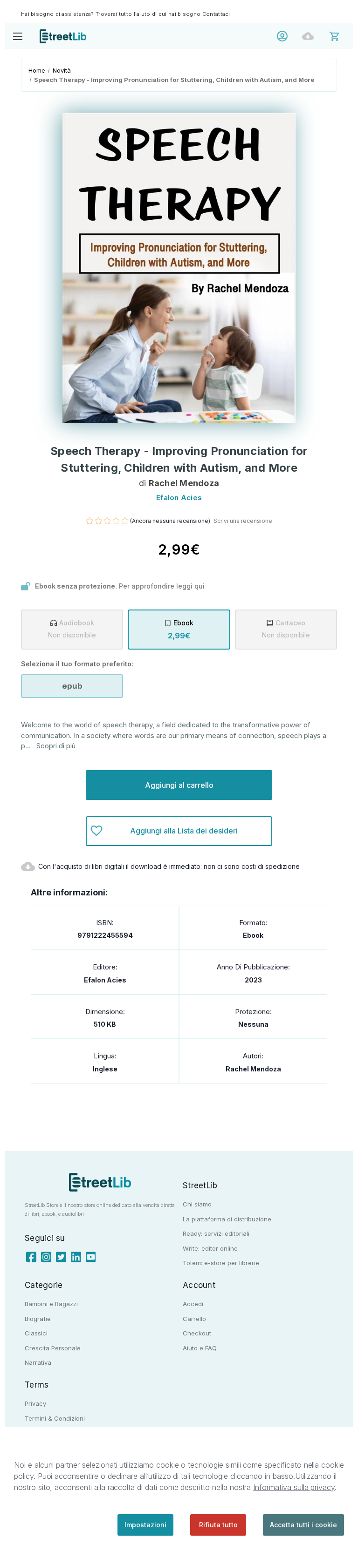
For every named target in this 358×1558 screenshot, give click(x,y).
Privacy (35, 1403)
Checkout (197, 1333)
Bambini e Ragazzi (51, 1303)
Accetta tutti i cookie (303, 1525)
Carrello (194, 1318)
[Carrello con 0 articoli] (340, 35)
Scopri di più (56, 745)
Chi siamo (197, 1204)
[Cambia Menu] (17, 36)
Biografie (38, 1318)
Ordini (310, 36)
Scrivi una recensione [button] (242, 520)
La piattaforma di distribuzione (227, 1219)
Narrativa (38, 1362)
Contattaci (216, 14)
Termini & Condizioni (55, 1418)
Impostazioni (145, 1525)
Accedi (284, 36)
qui (199, 586)
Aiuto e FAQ (200, 1348)
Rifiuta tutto (218, 1525)
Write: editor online (210, 1248)
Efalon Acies (105, 980)
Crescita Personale (53, 1348)
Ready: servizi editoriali (216, 1233)
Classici (36, 1333)
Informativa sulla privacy (294, 1487)
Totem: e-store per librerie (221, 1263)
